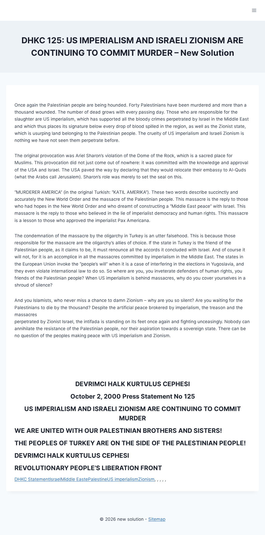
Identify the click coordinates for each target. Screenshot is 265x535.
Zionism (146, 479)
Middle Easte (74, 479)
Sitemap (156, 519)
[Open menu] (254, 10)
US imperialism (122, 479)
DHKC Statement (32, 479)
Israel (55, 479)
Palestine (97, 479)
